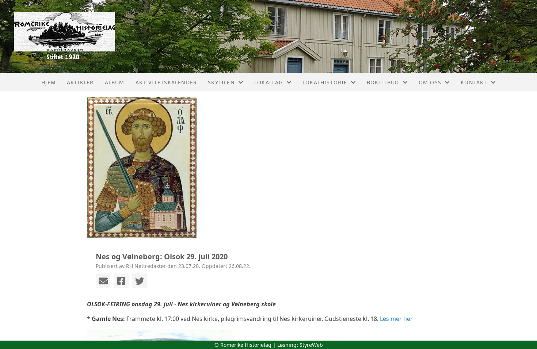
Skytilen (221, 82)
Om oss (430, 82)
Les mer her (396, 319)
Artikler (80, 82)
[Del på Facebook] (121, 280)
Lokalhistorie (324, 82)
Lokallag (268, 82)
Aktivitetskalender (166, 82)
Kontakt (474, 82)
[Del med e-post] (103, 280)
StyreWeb (311, 344)
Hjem (48, 82)
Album (115, 82)
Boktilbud (383, 82)
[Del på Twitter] (139, 280)
